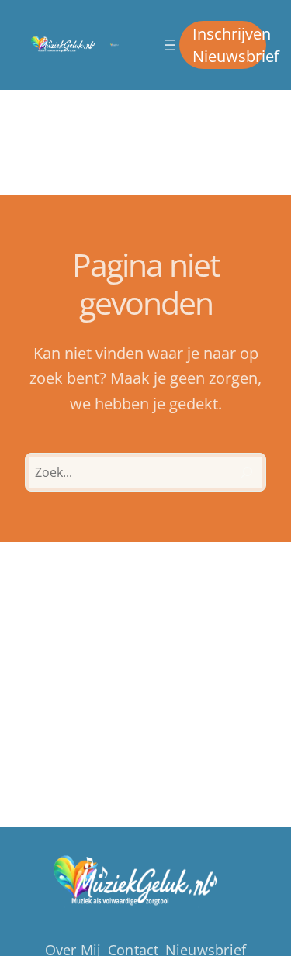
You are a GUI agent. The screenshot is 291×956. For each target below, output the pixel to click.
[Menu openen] (170, 45)
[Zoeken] (246, 472)
